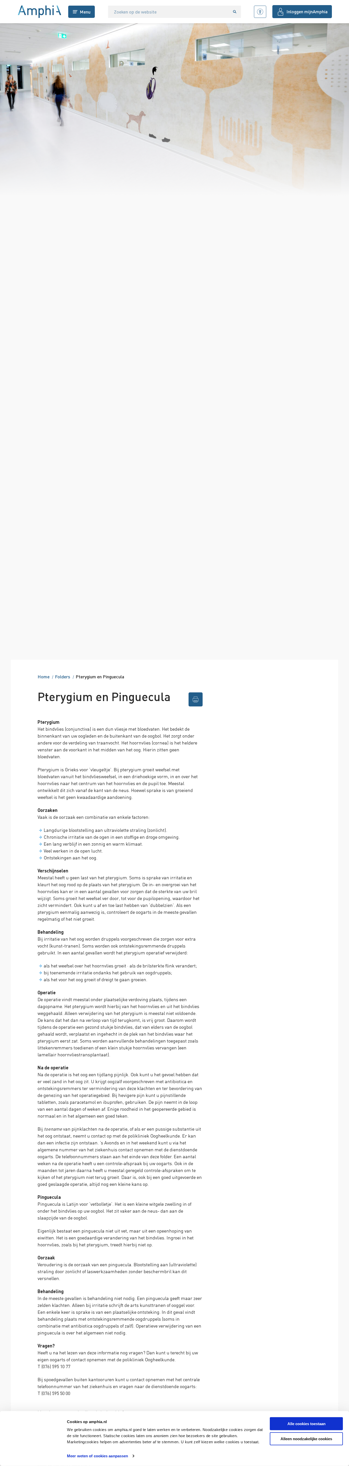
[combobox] (168, 12)
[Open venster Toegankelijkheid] (260, 12)
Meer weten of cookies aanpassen (97, 1456)
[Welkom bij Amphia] (39, 11)
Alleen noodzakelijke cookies (306, 1439)
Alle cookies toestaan (306, 1424)
